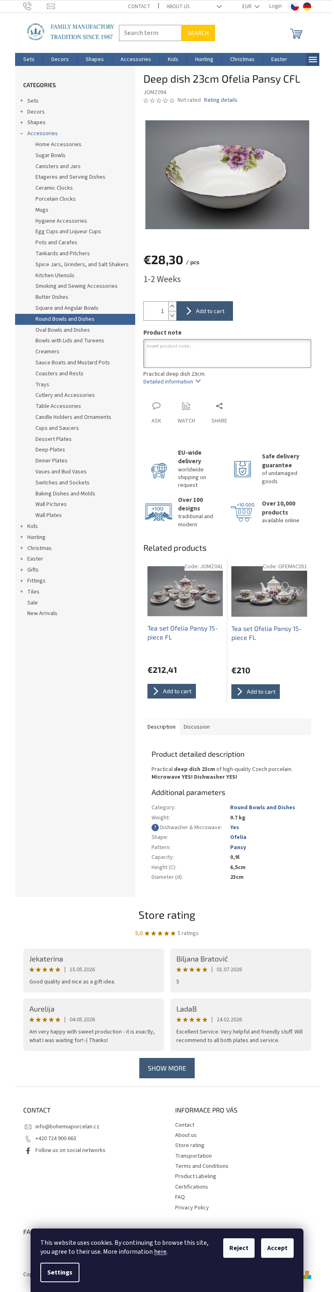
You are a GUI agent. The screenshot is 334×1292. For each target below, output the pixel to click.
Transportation (193, 1156)
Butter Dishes (51, 297)
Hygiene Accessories (61, 221)
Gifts (33, 570)
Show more (167, 1068)
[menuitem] (29, 59)
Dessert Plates (53, 439)
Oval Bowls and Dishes (62, 330)
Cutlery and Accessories (65, 395)
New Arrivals (42, 613)
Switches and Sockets (62, 483)
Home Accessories (58, 144)
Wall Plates (48, 515)
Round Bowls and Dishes (64, 319)
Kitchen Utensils (55, 276)
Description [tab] (161, 727)
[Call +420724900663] (35, 6)
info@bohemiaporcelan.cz (67, 1127)
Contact (139, 6)
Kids (32, 526)
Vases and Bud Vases (61, 472)
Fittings (36, 581)
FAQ (180, 1197)
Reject (238, 1248)
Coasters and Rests (59, 374)
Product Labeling (195, 1176)
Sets (33, 101)
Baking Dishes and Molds (65, 494)
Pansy (238, 847)
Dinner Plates (51, 461)
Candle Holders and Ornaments (73, 417)
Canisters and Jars (58, 166)
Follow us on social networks (70, 1150)
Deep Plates (50, 450)
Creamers (47, 352)
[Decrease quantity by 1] (172, 315)
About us (178, 6)
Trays (42, 385)
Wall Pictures (51, 504)
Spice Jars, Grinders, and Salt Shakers (82, 265)
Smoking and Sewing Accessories (76, 286)
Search (198, 32)
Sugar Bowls (50, 155)
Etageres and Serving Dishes (70, 177)
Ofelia (238, 837)
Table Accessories (58, 406)
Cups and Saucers (57, 428)
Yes (234, 827)
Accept (277, 1248)
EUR (247, 6)
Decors (36, 112)
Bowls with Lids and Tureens (69, 341)
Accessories (42, 133)
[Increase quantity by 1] (172, 306)
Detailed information (168, 382)
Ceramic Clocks (54, 188)
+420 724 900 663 (55, 1138)
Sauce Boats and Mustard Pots (72, 363)
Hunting (36, 537)
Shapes (36, 122)
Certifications (191, 1187)
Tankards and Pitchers (62, 254)
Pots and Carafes (56, 243)
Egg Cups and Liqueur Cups (68, 232)
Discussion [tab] (197, 727)
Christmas (39, 548)
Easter (35, 559)
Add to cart (210, 310)
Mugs (41, 210)
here (160, 1251)
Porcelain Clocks (55, 199)
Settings (60, 1272)
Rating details (220, 100)
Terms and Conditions (202, 1166)
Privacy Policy (192, 1208)
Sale (32, 603)
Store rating (167, 914)
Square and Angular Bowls (67, 308)
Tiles (33, 592)
